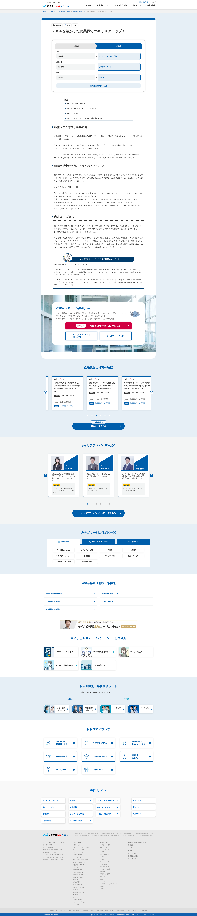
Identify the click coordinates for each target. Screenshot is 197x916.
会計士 (102, 886)
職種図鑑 (75, 889)
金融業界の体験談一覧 (79, 11)
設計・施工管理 (87, 561)
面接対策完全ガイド (78, 874)
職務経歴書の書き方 (78, 872)
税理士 (102, 888)
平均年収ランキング (78, 892)
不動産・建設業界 (105, 874)
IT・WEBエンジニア (63, 550)
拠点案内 (130, 850)
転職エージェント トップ (50, 11)
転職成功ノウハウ (78, 865)
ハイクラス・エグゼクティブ (108, 884)
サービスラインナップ (135, 853)
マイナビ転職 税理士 (87, 910)
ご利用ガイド (76, 845)
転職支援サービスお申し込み (137, 842)
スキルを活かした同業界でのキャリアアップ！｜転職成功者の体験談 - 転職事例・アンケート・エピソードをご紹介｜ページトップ (123, 914)
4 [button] (100, 416)
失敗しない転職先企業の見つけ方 (52, 849)
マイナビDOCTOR (144, 910)
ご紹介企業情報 (77, 899)
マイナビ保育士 (119, 910)
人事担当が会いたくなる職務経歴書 (53, 854)
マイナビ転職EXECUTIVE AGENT (56, 910)
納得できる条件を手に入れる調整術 (53, 859)
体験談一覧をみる (98, 425)
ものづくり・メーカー (63, 556)
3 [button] (96, 416)
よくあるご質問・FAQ (79, 862)
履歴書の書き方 (77, 869)
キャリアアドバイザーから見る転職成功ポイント (84, 118)
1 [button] (87, 416)
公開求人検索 (104, 842)
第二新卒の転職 (104, 866)
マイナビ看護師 (98, 910)
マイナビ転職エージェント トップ (54, 842)
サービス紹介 (77, 842)
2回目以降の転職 (48, 847)
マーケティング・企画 (63, 561)
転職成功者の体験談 (65, 11)
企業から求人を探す (106, 845)
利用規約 (130, 845)
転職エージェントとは (79, 852)
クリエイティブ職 (87, 550)
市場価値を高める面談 (49, 852)
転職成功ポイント (78, 884)
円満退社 (75, 879)
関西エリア (103, 876)
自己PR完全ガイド (78, 877)
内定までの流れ (73, 113)
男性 (68, 25)
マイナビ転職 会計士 (73, 910)
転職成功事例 (76, 882)
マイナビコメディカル (131, 910)
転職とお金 (76, 904)
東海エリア (103, 879)
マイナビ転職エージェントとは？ (82, 847)
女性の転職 (103, 864)
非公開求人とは (77, 854)
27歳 (75, 25)
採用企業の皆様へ (144, 2)
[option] (63, 393)
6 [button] (109, 416)
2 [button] (91, 416)
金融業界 (58, 25)
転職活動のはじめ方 (78, 867)
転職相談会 (76, 897)
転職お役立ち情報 (78, 887)
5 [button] (104, 416)
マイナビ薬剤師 (109, 910)
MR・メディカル (110, 556)
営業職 (110, 550)
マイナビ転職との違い (79, 849)
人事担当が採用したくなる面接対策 (53, 857)
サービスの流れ (77, 857)
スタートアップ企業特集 (80, 902)
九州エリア (103, 881)
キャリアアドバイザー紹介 (80, 859)
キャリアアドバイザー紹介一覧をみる (98, 513)
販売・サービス (133, 556)
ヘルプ (153, 2)
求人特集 (75, 894)
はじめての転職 (47, 845)
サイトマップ (132, 859)
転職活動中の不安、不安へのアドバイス (81, 108)
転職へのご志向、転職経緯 (77, 103)
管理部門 (87, 556)
